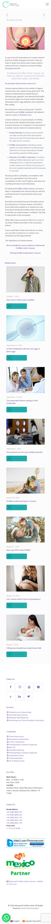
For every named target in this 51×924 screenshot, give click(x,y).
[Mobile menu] (47, 4)
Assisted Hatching (16, 750)
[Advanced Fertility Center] (10, 4)
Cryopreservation (16, 758)
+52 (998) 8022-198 (14, 820)
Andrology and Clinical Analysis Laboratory (26, 720)
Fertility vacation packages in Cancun (21, 501)
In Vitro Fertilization (17, 742)
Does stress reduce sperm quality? (20, 300)
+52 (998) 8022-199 (14, 823)
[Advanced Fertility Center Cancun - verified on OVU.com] (25, 884)
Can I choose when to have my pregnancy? (23, 599)
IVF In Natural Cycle (16, 761)
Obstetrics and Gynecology (20, 712)
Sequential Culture (16, 755)
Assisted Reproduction (18, 715)
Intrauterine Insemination (19, 739)
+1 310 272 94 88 (13, 828)
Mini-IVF (12, 747)
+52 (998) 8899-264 (14, 815)
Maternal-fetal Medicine (18, 718)
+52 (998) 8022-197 (14, 817)
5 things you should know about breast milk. (24, 648)
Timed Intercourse (16, 736)
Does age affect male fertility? (18, 550)
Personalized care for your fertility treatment (24, 452)
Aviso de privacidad (30, 908)
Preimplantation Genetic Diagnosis (23, 745)
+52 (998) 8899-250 (14, 812)
